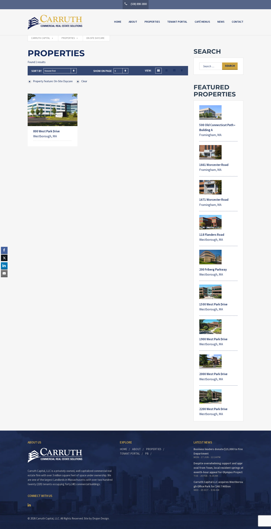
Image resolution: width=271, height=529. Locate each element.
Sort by (36, 71)
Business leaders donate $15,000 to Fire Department (218, 451)
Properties (152, 21)
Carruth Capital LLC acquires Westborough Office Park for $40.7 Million (218, 484)
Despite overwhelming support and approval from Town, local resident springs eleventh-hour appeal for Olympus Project (218, 468)
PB (147, 453)
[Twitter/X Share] (4, 258)
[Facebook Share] (4, 250)
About (133, 21)
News (220, 21)
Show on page (102, 71)
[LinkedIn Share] (4, 265)
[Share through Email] (4, 273)
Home (117, 21)
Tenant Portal (177, 21)
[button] (4, 280)
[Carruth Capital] (55, 22)
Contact (237, 21)
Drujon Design (100, 518)
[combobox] (60, 70)
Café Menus (202, 21)
